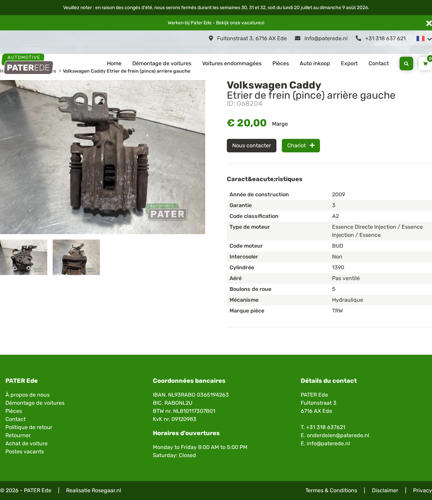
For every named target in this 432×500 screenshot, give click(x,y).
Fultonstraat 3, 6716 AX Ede (251, 38)
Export (349, 63)
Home (114, 63)
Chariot (297, 145)
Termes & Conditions (331, 490)
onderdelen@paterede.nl (338, 435)
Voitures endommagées (232, 63)
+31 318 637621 (325, 427)
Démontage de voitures (161, 63)
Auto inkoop (315, 63)
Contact (379, 63)
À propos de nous (27, 395)
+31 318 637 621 (385, 38)
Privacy (422, 490)
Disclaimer (385, 490)
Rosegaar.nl (106, 490)
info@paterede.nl (325, 38)
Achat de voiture (26, 443)
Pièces (280, 63)
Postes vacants (24, 451)
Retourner (18, 435)
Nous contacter (251, 145)
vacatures (252, 23)
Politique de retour (28, 427)
